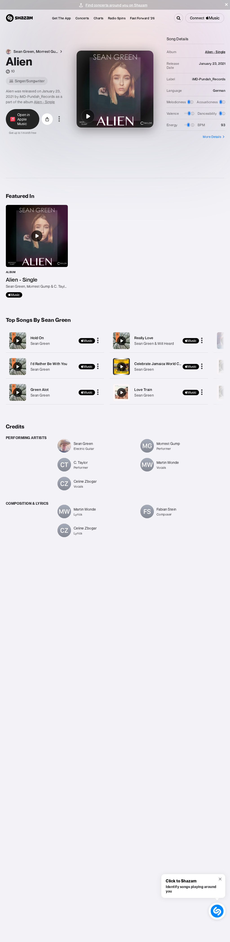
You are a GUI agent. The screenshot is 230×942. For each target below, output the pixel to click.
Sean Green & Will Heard (154, 343)
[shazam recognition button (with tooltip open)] (217, 911)
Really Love (143, 338)
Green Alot (40, 389)
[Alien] (88, 116)
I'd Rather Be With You (49, 363)
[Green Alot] (55, 392)
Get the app (61, 18)
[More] (98, 341)
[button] (226, 4)
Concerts (82, 18)
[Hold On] (55, 340)
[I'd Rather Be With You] (55, 366)
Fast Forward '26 (142, 18)
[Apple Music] (14, 295)
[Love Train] (159, 392)
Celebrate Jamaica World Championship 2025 (172, 363)
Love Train (143, 389)
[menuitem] (61, 18)
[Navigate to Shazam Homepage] (19, 18)
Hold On (37, 338)
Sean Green (40, 343)
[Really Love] (159, 340)
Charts (99, 18)
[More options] (59, 119)
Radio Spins (117, 18)
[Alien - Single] (37, 251)
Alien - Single (44, 102)
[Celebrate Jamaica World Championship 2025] (159, 366)
